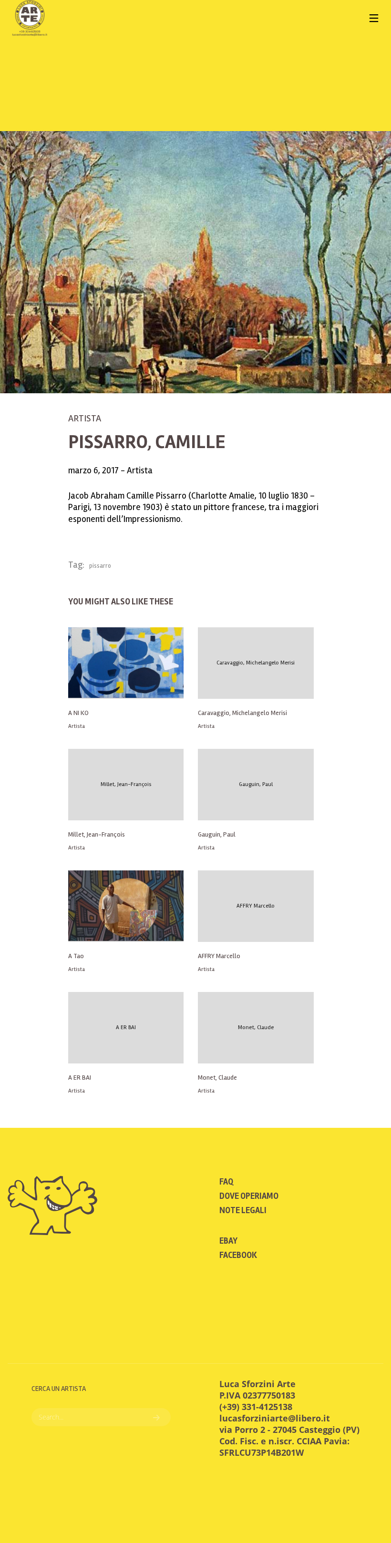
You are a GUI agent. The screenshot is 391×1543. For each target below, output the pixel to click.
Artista (84, 418)
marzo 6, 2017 (94, 470)
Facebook (238, 1255)
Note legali (243, 1210)
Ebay (228, 1241)
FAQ (226, 1181)
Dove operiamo (248, 1196)
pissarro (100, 566)
